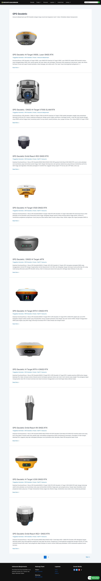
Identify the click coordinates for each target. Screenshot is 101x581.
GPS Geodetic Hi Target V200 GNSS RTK (30, 479)
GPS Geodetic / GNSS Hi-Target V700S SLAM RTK (34, 110)
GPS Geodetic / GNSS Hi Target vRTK (28, 259)
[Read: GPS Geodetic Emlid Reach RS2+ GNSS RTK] (25, 515)
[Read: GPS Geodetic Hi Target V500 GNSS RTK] (26, 191)
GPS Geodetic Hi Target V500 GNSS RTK (30, 208)
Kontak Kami (60, 2)
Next (88, 557)
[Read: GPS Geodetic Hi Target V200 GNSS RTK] (26, 462)
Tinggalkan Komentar (18, 57)
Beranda (32, 2)
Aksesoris (45, 2)
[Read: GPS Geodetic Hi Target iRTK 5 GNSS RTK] (26, 294)
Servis (56, 571)
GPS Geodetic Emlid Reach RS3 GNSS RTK (31, 156)
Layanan (52, 2)
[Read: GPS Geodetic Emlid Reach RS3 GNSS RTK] (24, 142)
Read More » (16, 67)
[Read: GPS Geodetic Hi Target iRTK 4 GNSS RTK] (30, 349)
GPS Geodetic (28, 57)
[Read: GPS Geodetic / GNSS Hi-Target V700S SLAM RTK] (28, 91)
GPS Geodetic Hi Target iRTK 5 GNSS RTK (30, 311)
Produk (38, 2)
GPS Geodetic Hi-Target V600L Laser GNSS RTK (33, 55)
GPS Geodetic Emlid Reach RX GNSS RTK (30, 428)
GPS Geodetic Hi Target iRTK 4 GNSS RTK (30, 369)
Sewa (56, 569)
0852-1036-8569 (38, 571)
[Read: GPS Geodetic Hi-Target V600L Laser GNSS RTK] (26, 38)
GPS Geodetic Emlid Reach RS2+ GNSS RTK (31, 534)
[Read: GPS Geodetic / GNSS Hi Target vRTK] (26, 242)
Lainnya (67, 2)
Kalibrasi (57, 573)
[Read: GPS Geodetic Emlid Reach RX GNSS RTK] (30, 407)
